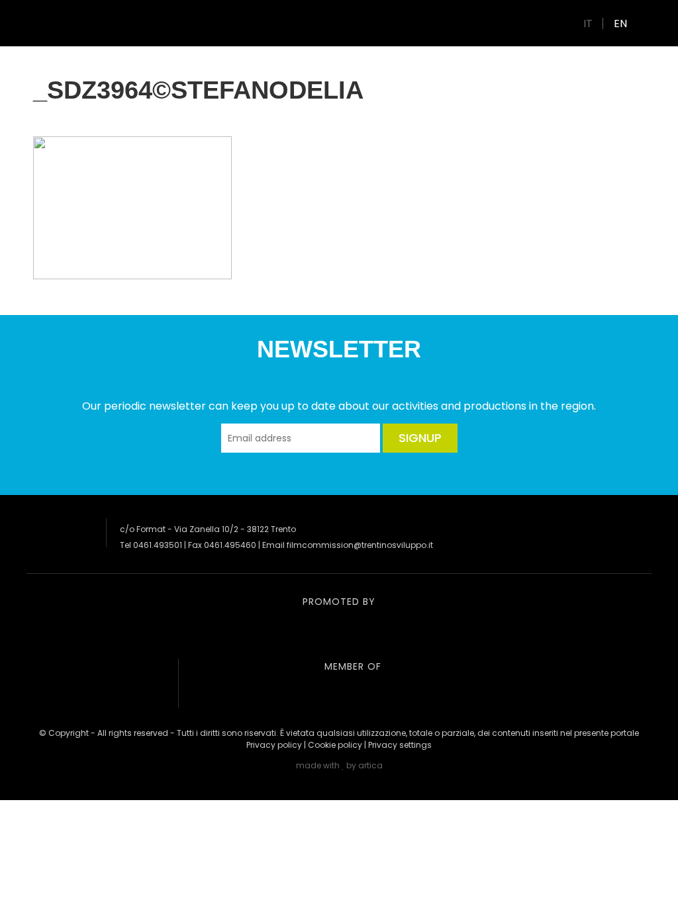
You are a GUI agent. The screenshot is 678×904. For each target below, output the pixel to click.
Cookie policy (335, 744)
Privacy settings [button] (400, 744)
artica (370, 765)
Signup (420, 437)
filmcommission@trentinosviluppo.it (360, 545)
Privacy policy (274, 744)
